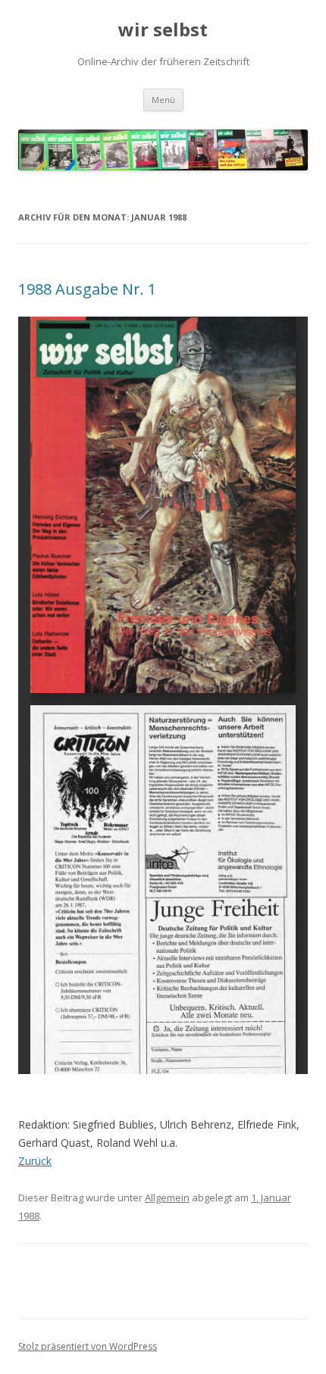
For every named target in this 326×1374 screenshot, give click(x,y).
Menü (163, 99)
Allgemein (167, 1197)
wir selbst (163, 30)
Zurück (35, 1161)
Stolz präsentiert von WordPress (87, 1346)
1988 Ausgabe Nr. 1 (87, 289)
